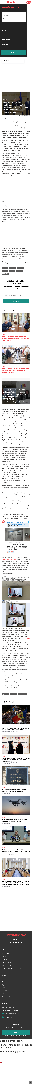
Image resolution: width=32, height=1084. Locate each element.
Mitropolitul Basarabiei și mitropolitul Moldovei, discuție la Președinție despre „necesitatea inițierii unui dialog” (16, 759)
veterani (5, 270)
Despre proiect (6, 953)
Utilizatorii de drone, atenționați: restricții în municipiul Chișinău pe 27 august (14, 820)
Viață (4, 387)
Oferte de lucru (6, 962)
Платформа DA (5, 273)
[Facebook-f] (10, 942)
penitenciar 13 (13, 694)
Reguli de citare (6, 965)
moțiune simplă (12, 268)
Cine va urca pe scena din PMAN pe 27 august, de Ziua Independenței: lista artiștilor (15, 728)
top (20, 268)
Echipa (4, 956)
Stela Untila (6, 112)
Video (3, 334)
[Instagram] (16, 942)
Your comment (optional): (12, 1052)
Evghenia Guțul (5, 694)
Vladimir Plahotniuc (22, 694)
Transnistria (5, 982)
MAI (5, 268)
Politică (5, 100)
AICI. (28, 638)
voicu (12, 270)
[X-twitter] (13, 942)
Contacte (4, 959)
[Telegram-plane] (21, 942)
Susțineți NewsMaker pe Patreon (11, 968)
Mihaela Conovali (7, 402)
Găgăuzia (4, 985)
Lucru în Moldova (6, 991)
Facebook (11, 264)
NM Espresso (5, 979)
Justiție (3, 988)
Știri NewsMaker (6, 342)
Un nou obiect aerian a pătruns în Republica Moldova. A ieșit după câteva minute (14, 790)
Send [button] (1, 1062)
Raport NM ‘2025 (6, 996)
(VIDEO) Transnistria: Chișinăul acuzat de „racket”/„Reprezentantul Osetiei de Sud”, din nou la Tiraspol (15, 338)
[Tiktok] (18, 942)
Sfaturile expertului (6, 993)
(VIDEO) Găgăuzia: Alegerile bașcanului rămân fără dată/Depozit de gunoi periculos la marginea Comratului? (15, 370)
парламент (19, 270)
